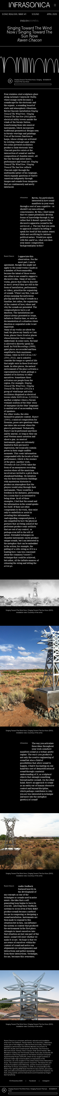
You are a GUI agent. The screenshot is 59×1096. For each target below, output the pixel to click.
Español (34, 21)
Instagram (46, 1081)
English (24, 21)
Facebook (32, 1081)
